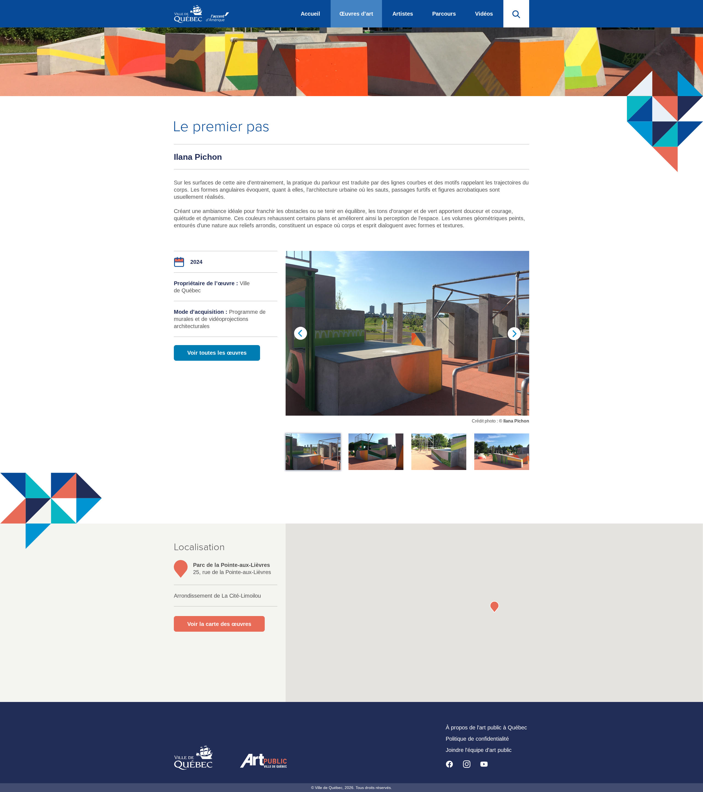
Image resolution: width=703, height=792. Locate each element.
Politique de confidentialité (477, 739)
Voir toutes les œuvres (217, 353)
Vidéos (484, 14)
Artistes (402, 14)
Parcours (444, 14)
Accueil (310, 14)
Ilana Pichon (198, 156)
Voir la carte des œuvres (219, 624)
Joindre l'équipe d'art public (479, 750)
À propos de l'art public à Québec (486, 727)
